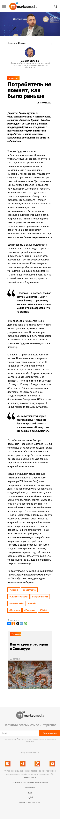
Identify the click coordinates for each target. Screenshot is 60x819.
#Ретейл (32, 603)
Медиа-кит (30, 787)
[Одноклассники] (13, 623)
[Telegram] (21, 623)
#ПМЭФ (43, 610)
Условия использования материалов (30, 782)
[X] (17, 623)
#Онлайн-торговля (18, 596)
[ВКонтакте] (9, 623)
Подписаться (50, 733)
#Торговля (14, 610)
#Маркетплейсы (40, 596)
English (30, 797)
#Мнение (13, 78)
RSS (30, 792)
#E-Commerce (29, 589)
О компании (30, 777)
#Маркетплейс (16, 603)
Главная (11, 43)
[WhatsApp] (25, 623)
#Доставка (29, 610)
